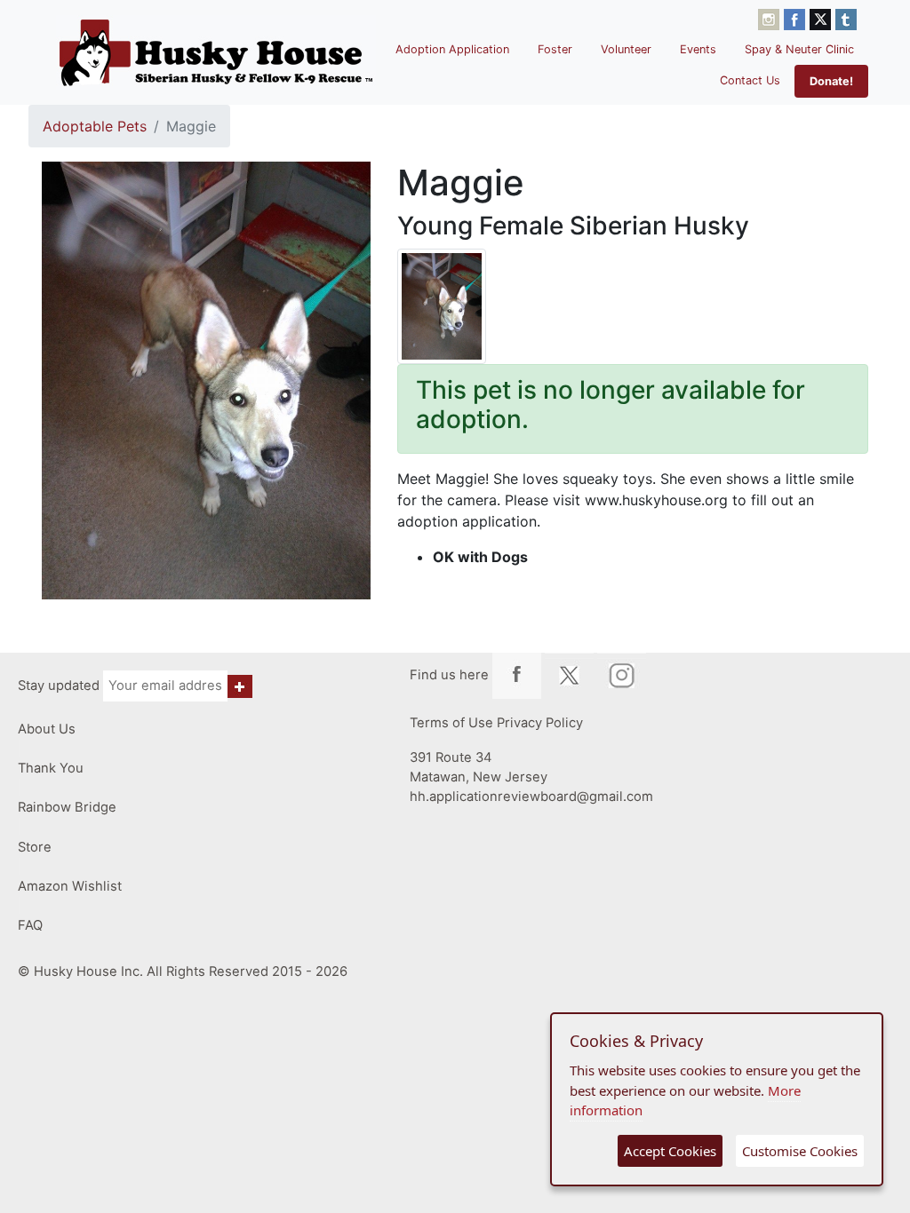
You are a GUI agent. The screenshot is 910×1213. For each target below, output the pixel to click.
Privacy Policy (540, 723)
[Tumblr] (846, 18)
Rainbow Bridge (67, 807)
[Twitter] (822, 18)
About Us (47, 729)
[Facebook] (797, 18)
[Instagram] (771, 18)
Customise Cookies (800, 1151)
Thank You (51, 768)
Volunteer (626, 49)
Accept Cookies (670, 1151)
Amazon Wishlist (70, 886)
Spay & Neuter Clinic (799, 49)
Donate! (831, 81)
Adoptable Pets (95, 126)
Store (35, 847)
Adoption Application (452, 49)
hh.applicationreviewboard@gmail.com (531, 797)
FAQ (30, 925)
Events (698, 49)
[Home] (216, 52)
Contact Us (750, 80)
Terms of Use (451, 723)
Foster (555, 49)
